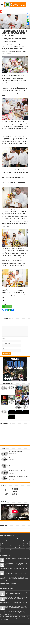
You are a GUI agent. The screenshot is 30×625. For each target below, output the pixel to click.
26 (10, 549)
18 (6, 547)
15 (23, 545)
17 (2, 547)
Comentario (4, 325)
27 (15, 549)
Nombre (4, 338)
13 (15, 545)
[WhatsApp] (28, 20)
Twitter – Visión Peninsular (8, 583)
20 (15, 547)
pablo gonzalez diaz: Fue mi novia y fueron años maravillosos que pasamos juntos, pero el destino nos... (16, 573)
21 (19, 547)
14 (19, 545)
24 (2, 549)
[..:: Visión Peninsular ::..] (15, 4)
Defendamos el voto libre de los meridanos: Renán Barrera (15, 11)
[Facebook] (28, 14)
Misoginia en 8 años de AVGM (15, 451)
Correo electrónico (6, 343)
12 (10, 545)
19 (10, 547)
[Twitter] (28, 17)
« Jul (1, 552)
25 (6, 549)
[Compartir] (28, 23)
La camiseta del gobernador (15, 457)
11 (6, 545)
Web (3, 348)
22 (23, 547)
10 (2, 545)
